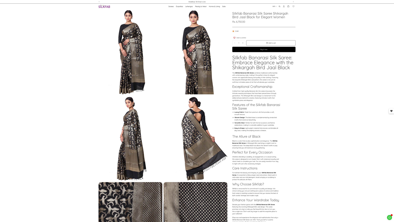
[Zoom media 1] (130, 51)
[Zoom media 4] (195, 138)
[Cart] (288, 6)
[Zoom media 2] (195, 51)
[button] (293, 6)
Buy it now (263, 49)
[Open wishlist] (391, 111)
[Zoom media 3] (130, 138)
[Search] (279, 6)
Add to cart (272, 43)
